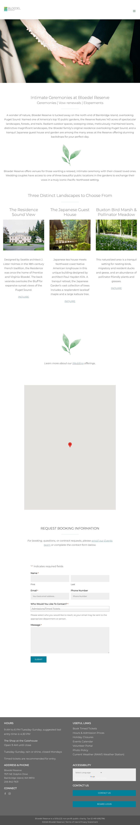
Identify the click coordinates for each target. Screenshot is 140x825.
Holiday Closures (83, 737)
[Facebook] (5, 794)
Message (36, 625)
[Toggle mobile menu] (134, 11)
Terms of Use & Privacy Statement (81, 822)
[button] (70, 445)
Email (34, 590)
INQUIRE (23, 296)
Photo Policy (80, 750)
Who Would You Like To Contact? (49, 604)
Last (73, 584)
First (33, 584)
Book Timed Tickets (85, 728)
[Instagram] (9, 794)
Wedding (78, 363)
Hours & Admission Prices (88, 732)
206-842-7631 (11, 781)
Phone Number (79, 590)
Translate (101, 778)
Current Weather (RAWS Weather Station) (98, 754)
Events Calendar (83, 741)
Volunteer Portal (83, 745)
